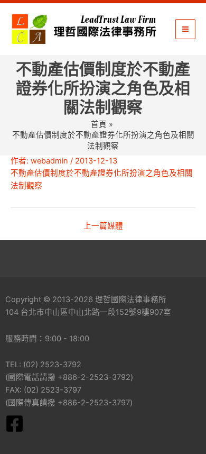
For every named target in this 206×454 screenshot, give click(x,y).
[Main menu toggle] (185, 29)
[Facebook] (14, 423)
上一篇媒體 (103, 226)
